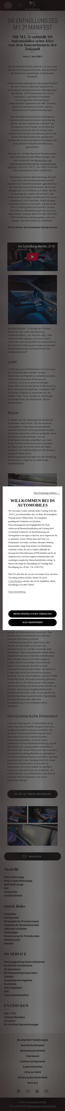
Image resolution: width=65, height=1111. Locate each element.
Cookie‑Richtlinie (15, 581)
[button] (47, 493)
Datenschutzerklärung (17, 592)
